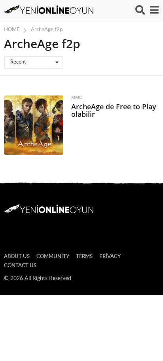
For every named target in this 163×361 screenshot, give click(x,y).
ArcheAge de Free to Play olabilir (113, 110)
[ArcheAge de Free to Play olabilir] (33, 125)
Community (52, 256)
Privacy (110, 256)
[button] (140, 10)
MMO (77, 97)
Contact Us (20, 265)
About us (17, 256)
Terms (84, 256)
